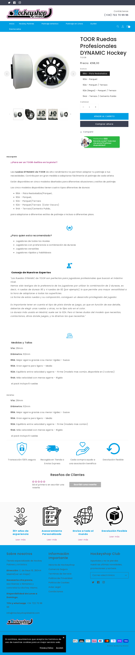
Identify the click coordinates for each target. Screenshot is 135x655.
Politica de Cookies (59, 582)
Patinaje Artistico (50, 23)
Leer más (21, 539)
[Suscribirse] (125, 575)
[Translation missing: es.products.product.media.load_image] (18, 114)
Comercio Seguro (58, 569)
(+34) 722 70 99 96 (116, 15)
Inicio (12, 23)
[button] (117, 26)
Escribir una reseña (85, 484)
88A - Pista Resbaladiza (95, 73)
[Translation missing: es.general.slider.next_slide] (73, 74)
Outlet (93, 23)
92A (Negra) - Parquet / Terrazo (99, 90)
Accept (59, 647)
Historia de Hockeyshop (62, 564)
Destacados (15, 29)
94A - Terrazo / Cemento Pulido (99, 96)
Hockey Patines (26, 23)
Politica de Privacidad (60, 578)
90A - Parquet (90, 79)
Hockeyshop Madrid (121, 646)
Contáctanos (56, 591)
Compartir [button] (88, 132)
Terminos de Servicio (60, 573)
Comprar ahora (104, 124)
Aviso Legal (55, 587)
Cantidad (84, 102)
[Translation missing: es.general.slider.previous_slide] (7, 74)
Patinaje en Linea (74, 23)
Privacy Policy (46, 647)
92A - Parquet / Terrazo (95, 85)
